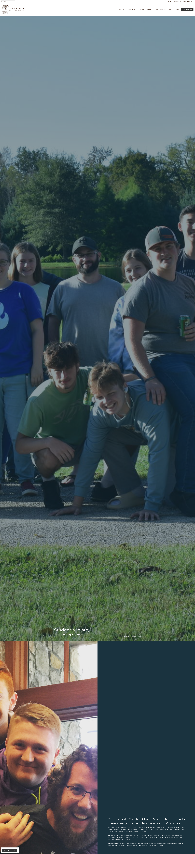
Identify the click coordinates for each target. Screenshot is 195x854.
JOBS (184, 1)
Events (170, 9)
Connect (150, 9)
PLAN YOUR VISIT (187, 9)
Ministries (131, 9)
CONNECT (169, 1)
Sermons (163, 9)
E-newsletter (177, 1)
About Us (121, 9)
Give (156, 9)
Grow (141, 9)
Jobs (177, 9)
